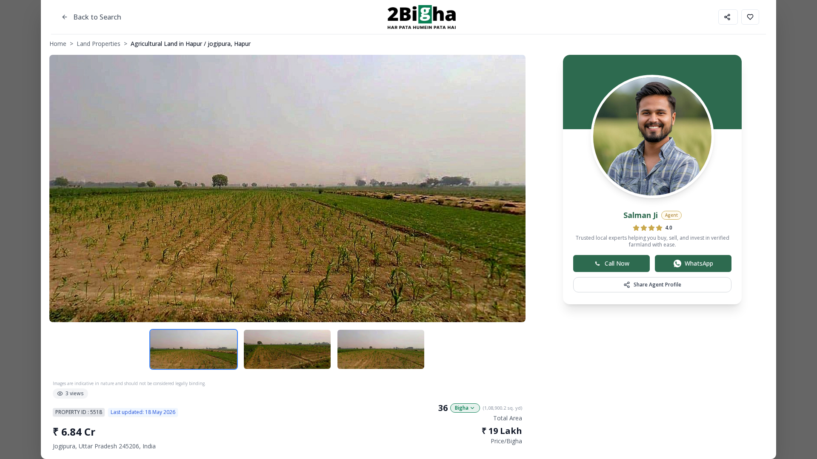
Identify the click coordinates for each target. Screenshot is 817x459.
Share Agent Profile (657, 284)
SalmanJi (640, 215)
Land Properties (98, 44)
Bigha (461, 407)
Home (57, 44)
